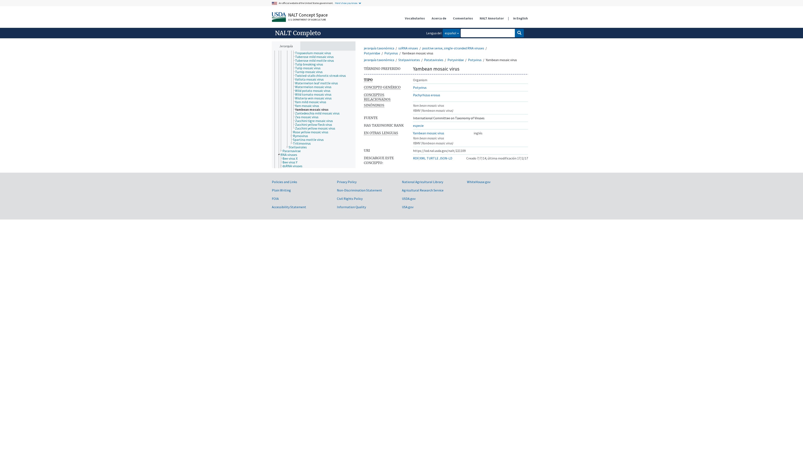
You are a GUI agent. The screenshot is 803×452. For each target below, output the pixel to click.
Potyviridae (372, 53)
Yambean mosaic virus (428, 133)
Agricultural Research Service (423, 190)
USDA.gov (409, 198)
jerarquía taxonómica (379, 48)
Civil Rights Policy (350, 198)
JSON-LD (445, 158)
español (449, 33)
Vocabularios (415, 18)
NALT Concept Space (308, 15)
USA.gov (407, 207)
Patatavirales (433, 60)
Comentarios (463, 18)
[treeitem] (315, 53)
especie (418, 125)
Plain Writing (281, 190)
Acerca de (439, 18)
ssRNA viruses (408, 48)
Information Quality (351, 207)
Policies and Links (284, 182)
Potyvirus (391, 53)
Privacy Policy (347, 182)
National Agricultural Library (422, 182)
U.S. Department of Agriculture (307, 19)
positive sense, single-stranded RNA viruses (453, 48)
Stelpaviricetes (409, 60)
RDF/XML (419, 158)
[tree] (313, 109)
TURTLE (433, 158)
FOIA (275, 198)
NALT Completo (298, 33)
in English (520, 18)
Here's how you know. (346, 3)
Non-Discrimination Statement (359, 190)
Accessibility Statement (289, 207)
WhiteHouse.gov (478, 182)
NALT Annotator (492, 18)
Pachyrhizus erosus (426, 95)
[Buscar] (519, 33)
